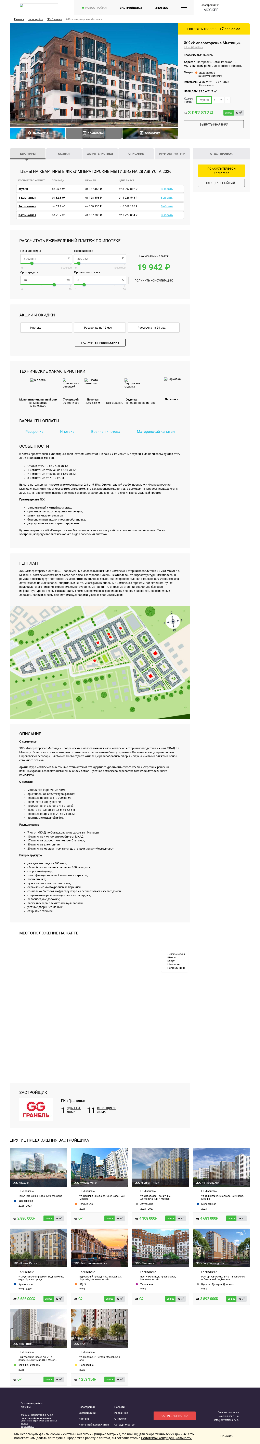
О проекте (120, 1418)
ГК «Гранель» (193, 47)
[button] (90, 117)
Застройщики (131, 7)
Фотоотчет (152, 133)
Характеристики (100, 153)
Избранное (121, 1412)
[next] (170, 75)
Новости (119, 1406)
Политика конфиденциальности (36, 1418)
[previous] (17, 75)
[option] (94, 75)
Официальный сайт (221, 183)
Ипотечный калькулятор (94, 1424)
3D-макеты (40, 133)
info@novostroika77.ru (226, 1420)
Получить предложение (100, 342)
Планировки (96, 133)
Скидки (64, 153)
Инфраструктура (172, 153)
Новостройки (96, 7)
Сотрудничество (124, 1424)
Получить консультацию (153, 280)
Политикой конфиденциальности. (166, 1438)
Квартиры (28, 153)
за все (228, 112)
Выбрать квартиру (214, 124)
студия (204, 100)
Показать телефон (213, 29)
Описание (136, 153)
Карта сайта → (27, 1426)
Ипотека (161, 7)
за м (239, 112)
